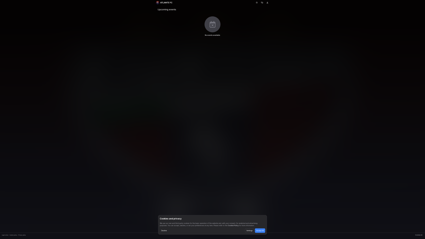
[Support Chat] (262, 2)
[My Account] (267, 2)
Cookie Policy (233, 225)
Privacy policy (22, 235)
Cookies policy (13, 235)
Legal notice (5, 235)
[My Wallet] (257, 2)
